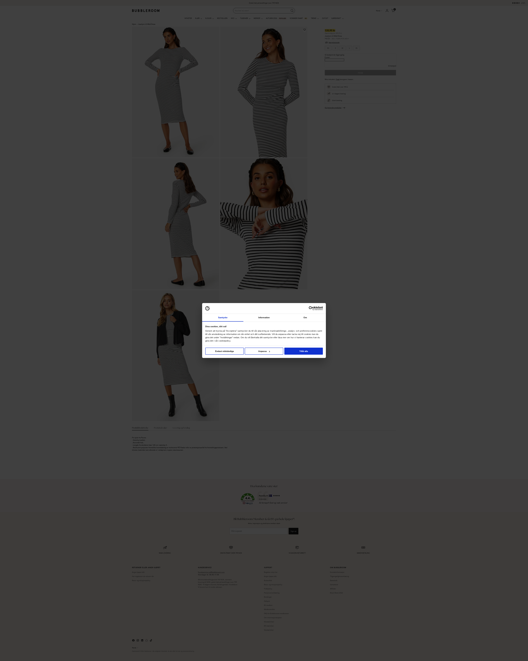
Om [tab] (305, 317)
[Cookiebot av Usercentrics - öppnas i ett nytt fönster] (311, 308)
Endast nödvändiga (224, 351)
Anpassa (262, 351)
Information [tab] (264, 317)
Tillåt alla (303, 351)
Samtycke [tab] (223, 317)
